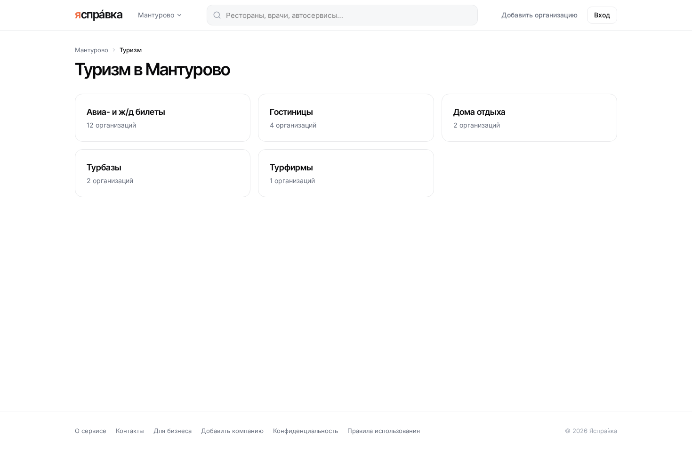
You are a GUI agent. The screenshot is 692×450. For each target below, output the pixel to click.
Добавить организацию (539, 15)
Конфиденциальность (305, 430)
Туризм (131, 50)
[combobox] (342, 15)
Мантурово (156, 15)
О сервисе (90, 430)
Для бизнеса (172, 430)
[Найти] (217, 15)
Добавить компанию (232, 430)
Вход (602, 15)
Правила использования (383, 430)
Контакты (130, 430)
